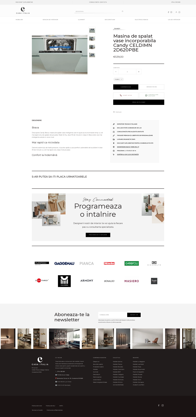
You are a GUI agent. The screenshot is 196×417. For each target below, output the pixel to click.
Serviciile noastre (98, 364)
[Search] (122, 11)
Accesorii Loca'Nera (138, 385)
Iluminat (81, 19)
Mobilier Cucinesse (118, 377)
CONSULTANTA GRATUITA (98, 2)
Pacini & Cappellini (138, 372)
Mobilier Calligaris (118, 374)
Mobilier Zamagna (138, 382)
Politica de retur (50, 405)
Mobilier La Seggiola (139, 361)
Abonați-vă (134, 314)
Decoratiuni (110, 19)
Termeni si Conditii (37, 410)
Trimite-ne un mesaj (63, 375)
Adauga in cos (152, 87)
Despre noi (96, 361)
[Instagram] (171, 12)
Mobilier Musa (137, 367)
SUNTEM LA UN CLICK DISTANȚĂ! (128, 154)
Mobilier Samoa (117, 361)
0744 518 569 (175, 2)
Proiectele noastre (98, 367)
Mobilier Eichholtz (118, 379)
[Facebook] (168, 12)
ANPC (61, 405)
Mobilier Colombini (118, 369)
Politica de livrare (37, 405)
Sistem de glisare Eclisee (100, 382)
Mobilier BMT (117, 372)
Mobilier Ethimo (117, 382)
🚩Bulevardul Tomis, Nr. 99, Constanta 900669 (69, 378)
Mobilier (19, 19)
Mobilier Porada (137, 374)
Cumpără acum (126, 87)
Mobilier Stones (137, 377)
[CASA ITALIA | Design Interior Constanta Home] (23, 10)
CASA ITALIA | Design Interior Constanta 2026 (40, 371)
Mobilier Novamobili (139, 369)
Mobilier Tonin (137, 379)
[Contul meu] (176, 12)
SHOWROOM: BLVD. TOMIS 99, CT (128, 147)
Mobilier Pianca (117, 364)
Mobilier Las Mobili (138, 364)
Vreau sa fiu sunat (138, 102)
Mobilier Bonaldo (118, 367)
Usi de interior (174, 19)
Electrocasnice (141, 19)
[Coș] (179, 12)
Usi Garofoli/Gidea (118, 385)
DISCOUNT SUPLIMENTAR (24, 2)
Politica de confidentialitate (55, 410)
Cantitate (116, 67)
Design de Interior (50, 19)
